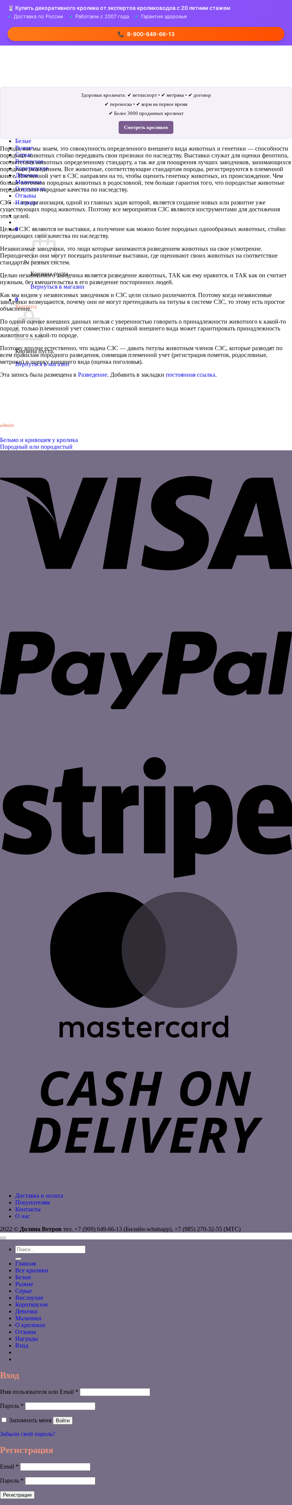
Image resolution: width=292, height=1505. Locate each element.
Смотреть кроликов (146, 127)
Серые (23, 1291)
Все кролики (31, 1270)
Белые (23, 141)
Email (9, 1466)
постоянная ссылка (190, 374)
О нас (22, 1216)
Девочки (26, 1311)
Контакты (28, 1209)
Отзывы (25, 195)
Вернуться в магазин (57, 286)
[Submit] (18, 1259)
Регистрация (17, 1495)
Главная (25, 1263)
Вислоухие (29, 1297)
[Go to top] (3, 1238)
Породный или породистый (36, 446)
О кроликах (30, 1325)
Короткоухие (31, 1304)
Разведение (92, 374)
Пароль (12, 1406)
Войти (63, 1420)
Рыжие (24, 1284)
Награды (26, 1338)
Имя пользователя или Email (39, 1392)
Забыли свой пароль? (27, 1434)
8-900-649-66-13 (146, 34)
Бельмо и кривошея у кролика (39, 440)
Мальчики (28, 1318)
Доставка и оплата (39, 1195)
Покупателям (32, 1202)
